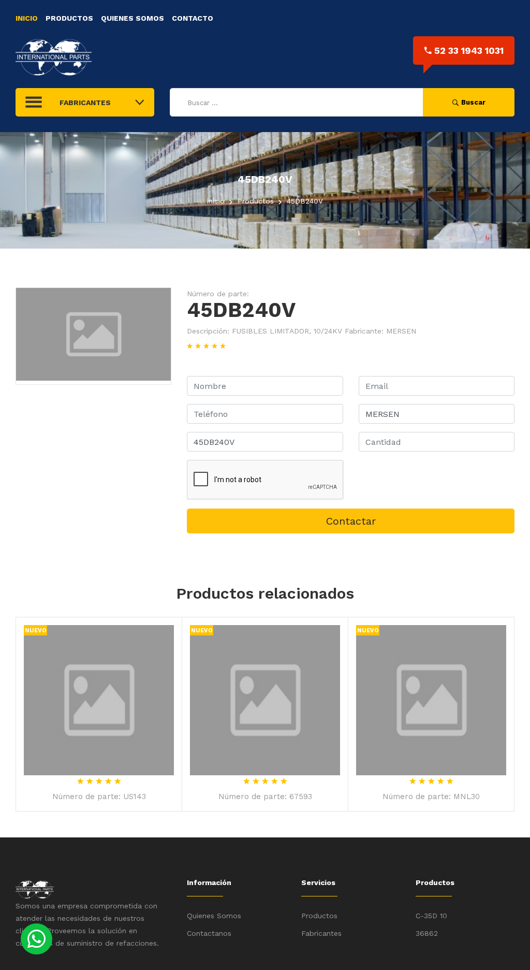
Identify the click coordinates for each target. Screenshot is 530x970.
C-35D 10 (431, 915)
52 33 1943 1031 (469, 50)
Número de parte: (218, 293)
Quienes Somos (132, 18)
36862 (427, 933)
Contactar (351, 521)
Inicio (27, 18)
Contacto (192, 18)
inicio (216, 201)
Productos (69, 18)
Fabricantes (321, 933)
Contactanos (209, 933)
